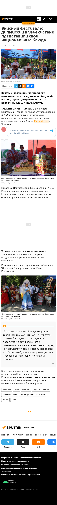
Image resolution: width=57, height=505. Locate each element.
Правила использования (30, 457)
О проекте (5, 457)
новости (5, 435)
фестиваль (26, 390)
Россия (16, 390)
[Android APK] (9, 482)
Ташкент (5, 400)
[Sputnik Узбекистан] (8, 20)
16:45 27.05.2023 (8, 45)
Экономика (41, 435)
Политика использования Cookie (15, 465)
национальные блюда (41, 390)
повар (14, 400)
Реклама (22, 474)
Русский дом (41, 121)
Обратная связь (33, 474)
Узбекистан (7, 390)
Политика (18, 435)
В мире (29, 435)
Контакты (15, 457)
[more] (52, 363)
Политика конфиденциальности (15, 461)
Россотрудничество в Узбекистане (32, 395)
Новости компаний (9, 474)
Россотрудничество (10, 395)
